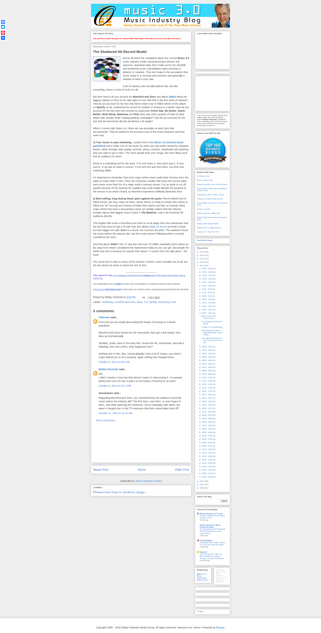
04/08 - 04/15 (207, 429)
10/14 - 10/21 (207, 306)
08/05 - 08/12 (207, 371)
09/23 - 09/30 (207, 347)
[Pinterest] (3, 32)
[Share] (3, 37)
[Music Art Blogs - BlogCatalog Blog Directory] (203, 580)
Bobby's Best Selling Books (208, 224)
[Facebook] (3, 21)
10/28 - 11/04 (207, 299)
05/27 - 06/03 (207, 405)
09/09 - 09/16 (207, 354)
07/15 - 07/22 (207, 381)
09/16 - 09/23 (207, 350)
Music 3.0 (142, 302)
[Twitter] (3, 26)
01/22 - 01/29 (207, 467)
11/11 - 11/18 (207, 292)
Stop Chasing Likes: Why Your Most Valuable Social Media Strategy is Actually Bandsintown (212, 556)
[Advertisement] (141, 445)
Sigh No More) (158, 226)
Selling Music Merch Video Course (210, 195)
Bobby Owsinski (108, 369)
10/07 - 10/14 (207, 310)
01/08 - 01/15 (207, 473)
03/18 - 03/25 (207, 439)
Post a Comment (105, 420)
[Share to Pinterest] (158, 297)
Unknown (104, 317)
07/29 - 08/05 (207, 374)
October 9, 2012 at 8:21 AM (114, 362)
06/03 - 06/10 (207, 401)
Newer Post (100, 469)
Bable (172, 96)
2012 (202, 266)
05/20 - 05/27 (207, 408)
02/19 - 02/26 (207, 453)
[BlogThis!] (151, 297)
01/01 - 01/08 (207, 477)
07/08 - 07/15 (207, 384)
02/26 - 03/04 (207, 449)
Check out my (107, 289)
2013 (202, 262)
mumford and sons (124, 302)
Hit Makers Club (203, 176)
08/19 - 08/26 (207, 364)
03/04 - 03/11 (207, 446)
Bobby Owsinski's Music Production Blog (210, 526)
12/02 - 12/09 (207, 282)
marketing (107, 302)
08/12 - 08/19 (207, 367)
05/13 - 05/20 (207, 412)
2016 (202, 252)
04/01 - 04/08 (207, 432)
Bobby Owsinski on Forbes (211, 514)
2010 (202, 484)
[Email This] (149, 297)
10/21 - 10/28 (207, 303)
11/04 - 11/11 (207, 296)
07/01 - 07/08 (207, 388)
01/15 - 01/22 (207, 470)
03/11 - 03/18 (207, 443)
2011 (202, 481)
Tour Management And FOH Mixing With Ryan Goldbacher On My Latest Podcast (212, 531)
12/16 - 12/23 (207, 275)
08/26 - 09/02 (207, 360)
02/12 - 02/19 (207, 456)
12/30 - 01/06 (207, 269)
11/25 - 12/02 (207, 286)
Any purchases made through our (128, 275)
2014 (202, 259)
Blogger (220, 627)
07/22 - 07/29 (207, 378)
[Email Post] (143, 297)
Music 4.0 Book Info (205, 180)
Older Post (182, 469)
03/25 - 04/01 (207, 436)
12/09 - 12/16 (207, 279)
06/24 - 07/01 (207, 391)
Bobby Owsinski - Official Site (208, 213)
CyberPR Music (206, 541)
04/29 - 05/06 (207, 419)
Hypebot (203, 552)
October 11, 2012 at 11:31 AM (115, 413)
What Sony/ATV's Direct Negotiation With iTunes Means (212, 332)
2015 (202, 255)
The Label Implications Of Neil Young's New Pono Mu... (212, 340)
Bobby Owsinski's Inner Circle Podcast (212, 184)
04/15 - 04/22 (207, 425)
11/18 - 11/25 (207, 289)
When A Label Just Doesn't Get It (209, 317)
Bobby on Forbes (204, 209)
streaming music (167, 302)
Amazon (147, 275)
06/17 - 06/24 (207, 395)
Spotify (153, 302)
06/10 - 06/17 (207, 398)
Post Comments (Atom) (149, 481)
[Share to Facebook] (156, 297)
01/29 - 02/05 (207, 463)
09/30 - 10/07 (207, 313)
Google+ (200, 611)
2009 (202, 488)
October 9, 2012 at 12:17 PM (115, 385)
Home (142, 469)
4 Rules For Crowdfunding (212, 327)
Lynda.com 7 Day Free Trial (208, 232)
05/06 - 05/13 (207, 415)
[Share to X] (154, 297)
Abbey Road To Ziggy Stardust (209, 228)
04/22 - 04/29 (207, 422)
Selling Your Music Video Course (210, 199)
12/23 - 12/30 (207, 272)
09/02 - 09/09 (207, 357)
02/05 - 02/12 (207, 460)
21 (125, 244)
